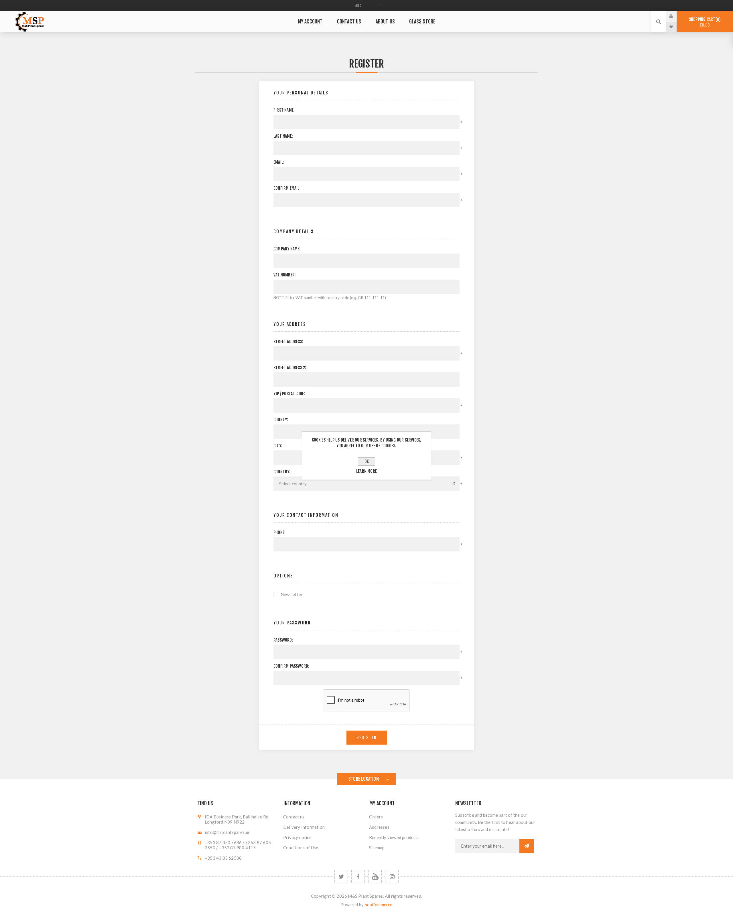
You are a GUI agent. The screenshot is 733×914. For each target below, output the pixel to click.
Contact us (293, 816)
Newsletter (292, 594)
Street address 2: (289, 367)
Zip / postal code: (289, 393)
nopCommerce (379, 904)
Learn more (366, 471)
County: (280, 419)
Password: (283, 640)
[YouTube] (375, 876)
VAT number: (284, 275)
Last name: (283, 136)
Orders (376, 816)
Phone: (279, 532)
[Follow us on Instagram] (392, 876)
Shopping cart (704, 22)
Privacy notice (297, 837)
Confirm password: (291, 666)
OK (366, 461)
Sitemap (377, 847)
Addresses (379, 827)
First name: (284, 110)
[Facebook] (358, 876)
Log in (675, 16)
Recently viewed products (394, 837)
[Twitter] (341, 876)
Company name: (287, 249)
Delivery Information (304, 827)
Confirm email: (287, 188)
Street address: (288, 341)
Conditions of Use (300, 847)
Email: (278, 162)
